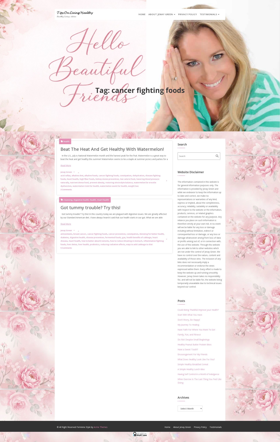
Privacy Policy (187, 14)
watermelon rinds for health (86, 186)
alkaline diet (77, 175)
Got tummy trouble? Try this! (90, 207)
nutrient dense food (79, 182)
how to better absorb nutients (95, 241)
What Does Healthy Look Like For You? (196, 359)
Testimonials (208, 14)
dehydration (138, 175)
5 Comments (66, 248)
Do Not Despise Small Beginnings (194, 339)
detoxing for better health (151, 234)
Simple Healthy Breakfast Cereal (193, 364)
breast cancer (79, 234)
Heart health (103, 200)
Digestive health (81, 200)
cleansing (67, 200)
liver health (83, 244)
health (66, 141)
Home (142, 14)
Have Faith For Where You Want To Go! (196, 329)
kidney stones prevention (107, 179)
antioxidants (66, 234)
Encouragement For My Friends (192, 354)
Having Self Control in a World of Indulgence (198, 374)
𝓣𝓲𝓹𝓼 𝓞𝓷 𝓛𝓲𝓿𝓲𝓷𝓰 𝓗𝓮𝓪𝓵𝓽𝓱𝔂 (75, 12)
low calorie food (127, 179)
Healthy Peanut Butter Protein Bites (194, 344)
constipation (125, 175)
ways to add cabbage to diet (139, 244)
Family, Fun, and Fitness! (189, 334)
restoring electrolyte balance (119, 182)
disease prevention (95, 237)
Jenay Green (66, 172)
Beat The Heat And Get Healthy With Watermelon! (112, 149)
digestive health (77, 237)
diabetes (65, 237)
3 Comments (66, 189)
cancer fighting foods (109, 175)
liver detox (72, 244)
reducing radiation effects (112, 244)
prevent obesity (97, 182)
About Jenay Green (160, 14)
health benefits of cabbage (139, 237)
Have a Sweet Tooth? (188, 349)
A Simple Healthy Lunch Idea (191, 369)
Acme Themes (100, 427)
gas (123, 237)
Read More (66, 165)
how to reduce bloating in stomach (126, 241)
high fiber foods (87, 179)
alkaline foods (91, 175)
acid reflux (65, 175)
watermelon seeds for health (113, 186)
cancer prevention (117, 234)
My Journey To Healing (188, 324)
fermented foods (113, 237)
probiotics (94, 244)
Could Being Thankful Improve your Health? (198, 309)
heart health (72, 179)
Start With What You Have (190, 314)
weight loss (133, 186)
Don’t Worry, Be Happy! (189, 319)
